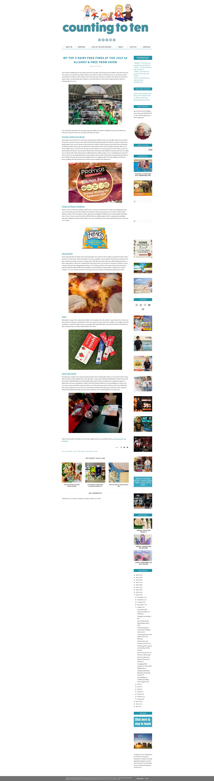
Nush (64, 316)
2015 (137, 706)
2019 (137, 592)
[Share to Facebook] (121, 447)
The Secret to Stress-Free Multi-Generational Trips (143, 174)
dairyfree (69, 451)
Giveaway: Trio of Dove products (143, 531)
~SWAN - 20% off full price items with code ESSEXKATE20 (142, 80)
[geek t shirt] (143, 431)
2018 (137, 595)
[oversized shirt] (143, 471)
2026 (137, 575)
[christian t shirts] (143, 350)
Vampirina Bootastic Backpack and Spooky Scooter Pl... (143, 673)
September (140, 605)
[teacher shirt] (143, 371)
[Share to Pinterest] (127, 447)
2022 (137, 585)
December (140, 597)
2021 (137, 587)
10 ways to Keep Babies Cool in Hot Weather (143, 563)
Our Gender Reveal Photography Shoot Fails (143, 623)
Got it (147, 778)
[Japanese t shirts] (143, 330)
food (75, 451)
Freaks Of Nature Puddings (73, 206)
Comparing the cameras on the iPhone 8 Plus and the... (144, 648)
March (139, 694)
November (140, 600)
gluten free (89, 451)
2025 (137, 577)
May (138, 689)
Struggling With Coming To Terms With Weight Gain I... (144, 666)
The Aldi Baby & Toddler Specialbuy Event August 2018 (143, 680)
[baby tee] (143, 508)
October (139, 602)
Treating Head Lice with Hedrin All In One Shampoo (144, 637)
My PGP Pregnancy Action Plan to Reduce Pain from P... (144, 630)
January (139, 699)
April (138, 691)
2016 (137, 704)
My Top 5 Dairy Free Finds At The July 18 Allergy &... (143, 659)
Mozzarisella (67, 253)
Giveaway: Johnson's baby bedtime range (143, 547)
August (139, 607)
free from (81, 451)
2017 (137, 701)
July (138, 684)
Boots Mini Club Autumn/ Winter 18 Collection (143, 612)
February (140, 697)
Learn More (139, 778)
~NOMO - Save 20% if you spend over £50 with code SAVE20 (141, 74)
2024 (137, 580)
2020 (137, 590)
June (138, 687)
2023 (137, 582)
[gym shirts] (143, 411)
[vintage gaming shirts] (143, 451)
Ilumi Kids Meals (69, 373)
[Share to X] (124, 447)
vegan (95, 451)
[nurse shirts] (143, 391)
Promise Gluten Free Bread (73, 136)
